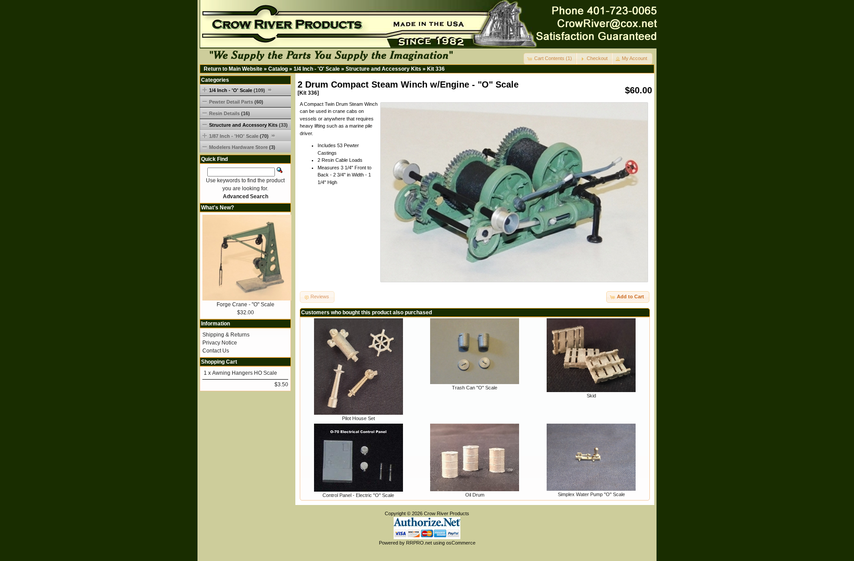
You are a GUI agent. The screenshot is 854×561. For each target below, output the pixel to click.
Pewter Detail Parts (236, 101)
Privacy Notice (219, 343)
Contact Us (215, 351)
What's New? (217, 207)
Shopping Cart (219, 362)
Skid (591, 395)
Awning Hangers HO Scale (244, 373)
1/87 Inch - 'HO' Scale (239, 136)
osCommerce (460, 542)
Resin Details (229, 113)
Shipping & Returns (226, 335)
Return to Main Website (233, 69)
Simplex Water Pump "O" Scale (591, 494)
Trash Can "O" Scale (474, 387)
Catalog (278, 69)
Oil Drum (474, 494)
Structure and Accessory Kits (383, 69)
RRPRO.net (419, 542)
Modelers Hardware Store (242, 147)
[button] (550, 58)
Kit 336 (436, 69)
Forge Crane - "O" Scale (245, 304)
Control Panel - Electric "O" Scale (358, 495)
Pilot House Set (358, 418)
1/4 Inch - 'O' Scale (317, 69)
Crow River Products (446, 513)
